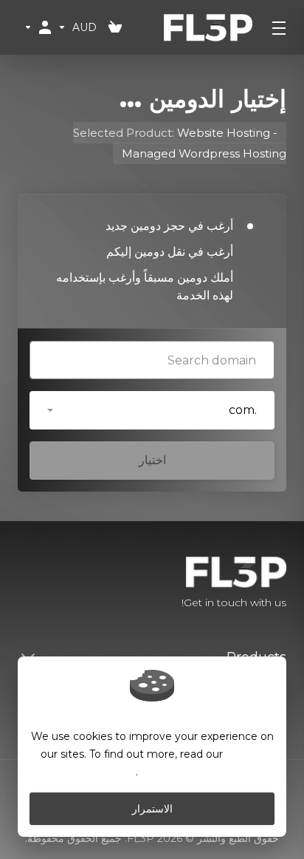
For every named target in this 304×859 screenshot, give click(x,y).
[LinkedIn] (18, 584)
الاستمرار (152, 808)
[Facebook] (65, 584)
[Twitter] (41, 584)
